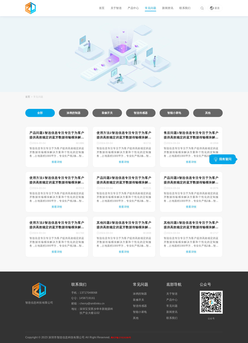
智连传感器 (140, 305)
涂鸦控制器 (140, 293)
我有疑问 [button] (224, 159)
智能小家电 (140, 311)
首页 (102, 8)
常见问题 (150, 8)
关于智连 (116, 8)
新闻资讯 (167, 8)
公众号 (205, 284)
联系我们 (184, 8)
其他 (136, 318)
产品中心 (133, 8)
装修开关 (138, 299)
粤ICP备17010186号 (121, 337)
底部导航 (174, 284)
